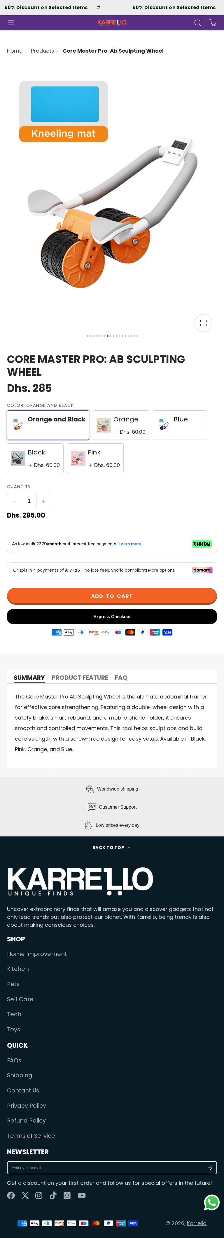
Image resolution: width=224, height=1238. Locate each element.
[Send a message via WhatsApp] (212, 1202)
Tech (14, 1014)
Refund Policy (26, 1120)
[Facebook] (11, 1195)
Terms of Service (31, 1136)
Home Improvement (37, 954)
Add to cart (112, 596)
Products (42, 50)
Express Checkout (112, 616)
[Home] (112, 23)
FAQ (121, 678)
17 (134, 336)
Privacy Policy (26, 1106)
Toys (13, 1029)
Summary (29, 678)
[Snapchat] (67, 1195)
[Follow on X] (25, 1195)
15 (128, 336)
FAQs (14, 1060)
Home (14, 50)
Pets (13, 984)
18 (137, 336)
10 (113, 336)
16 (131, 336)
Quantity (19, 487)
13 (122, 336)
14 (125, 336)
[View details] (80, 881)
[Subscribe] (210, 1167)
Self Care (20, 999)
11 (116, 336)
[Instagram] (39, 1195)
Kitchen (18, 969)
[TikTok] (53, 1195)
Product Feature (80, 678)
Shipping (19, 1075)
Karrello (196, 1223)
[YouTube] (82, 1195)
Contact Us (23, 1090)
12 (119, 336)
